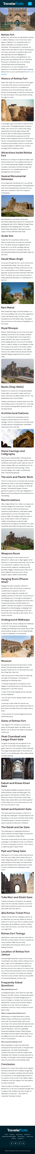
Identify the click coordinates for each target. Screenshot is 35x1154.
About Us (12, 1134)
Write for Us (27, 1134)
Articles (14, 1138)
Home (6, 1134)
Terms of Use (30, 1136)
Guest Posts (19, 1134)
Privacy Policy (21, 1136)
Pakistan (9, 23)
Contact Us (20, 1138)
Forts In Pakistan (19, 23)
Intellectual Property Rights (9, 1136)
